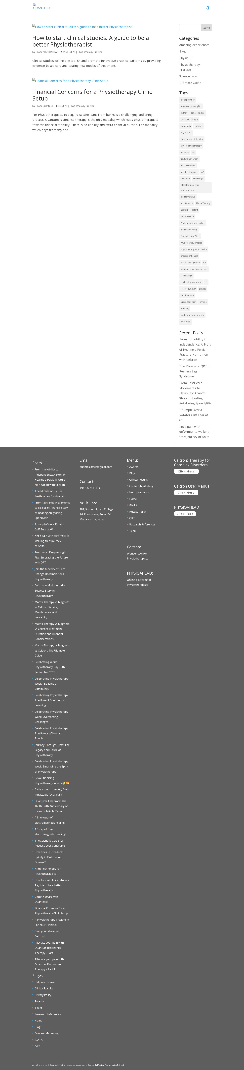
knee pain (185, 178)
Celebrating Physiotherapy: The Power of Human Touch (52, 733)
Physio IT (185, 58)
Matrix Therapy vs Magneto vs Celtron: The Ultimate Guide (52, 650)
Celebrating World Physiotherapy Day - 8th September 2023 (50, 667)
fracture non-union (189, 158)
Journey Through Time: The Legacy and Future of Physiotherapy (52, 750)
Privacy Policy (43, 995)
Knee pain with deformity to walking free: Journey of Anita (194, 432)
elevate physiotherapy (191, 145)
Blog (182, 51)
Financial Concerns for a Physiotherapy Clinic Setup (92, 95)
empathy (185, 152)
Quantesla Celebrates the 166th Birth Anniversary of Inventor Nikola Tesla (51, 806)
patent (195, 209)
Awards (39, 1001)
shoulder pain (187, 295)
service (202, 288)
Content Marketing (47, 1033)
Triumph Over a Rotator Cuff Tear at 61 (193, 415)
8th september (188, 99)
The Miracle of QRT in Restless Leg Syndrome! (194, 371)
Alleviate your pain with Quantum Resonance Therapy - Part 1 (49, 964)
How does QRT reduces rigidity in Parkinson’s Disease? (49, 857)
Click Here (186, 471)
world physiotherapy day (192, 315)
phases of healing (189, 229)
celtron (184, 112)
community (186, 126)
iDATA (38, 1040)
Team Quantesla (44, 105)
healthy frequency (189, 172)
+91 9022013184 (90, 488)
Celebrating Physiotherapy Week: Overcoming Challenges (51, 717)
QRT (37, 1046)
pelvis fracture (187, 216)
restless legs (186, 275)
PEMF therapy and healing (193, 223)
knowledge (198, 178)
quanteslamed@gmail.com (96, 467)
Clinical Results (44, 988)
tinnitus (203, 302)
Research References (48, 1014)
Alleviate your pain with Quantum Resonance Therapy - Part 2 (49, 948)
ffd (193, 152)
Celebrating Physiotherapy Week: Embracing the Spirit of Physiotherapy (51, 766)
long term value (188, 196)
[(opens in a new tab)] (98, 26)
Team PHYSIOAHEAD (47, 51)
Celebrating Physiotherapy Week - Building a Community (51, 684)
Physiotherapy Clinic (190, 236)
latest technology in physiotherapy (190, 188)
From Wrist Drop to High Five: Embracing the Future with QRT (51, 557)
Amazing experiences (194, 45)
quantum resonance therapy (194, 269)
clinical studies (197, 112)
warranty (185, 308)
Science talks (188, 76)
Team (38, 1008)
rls (206, 282)
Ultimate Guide (190, 83)
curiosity (199, 126)
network (184, 209)
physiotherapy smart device (194, 249)
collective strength (189, 119)
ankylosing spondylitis (191, 106)
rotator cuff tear (188, 288)
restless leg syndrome (191, 282)
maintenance (187, 203)
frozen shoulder (188, 165)
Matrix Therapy (203, 203)
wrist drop (185, 321)
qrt (204, 262)
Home (38, 1020)
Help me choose (45, 982)
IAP (202, 172)
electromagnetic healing (192, 139)
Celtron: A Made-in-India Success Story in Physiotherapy (50, 590)
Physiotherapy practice (191, 242)
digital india (186, 132)
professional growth (190, 262)
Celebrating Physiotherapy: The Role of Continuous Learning (52, 700)
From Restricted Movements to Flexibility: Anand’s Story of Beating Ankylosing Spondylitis (195, 393)
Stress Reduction (188, 302)
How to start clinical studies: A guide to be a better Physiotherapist (90, 41)
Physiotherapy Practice (90, 51)
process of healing (189, 256)
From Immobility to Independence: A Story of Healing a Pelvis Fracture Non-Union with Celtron (195, 349)
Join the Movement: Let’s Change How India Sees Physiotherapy (50, 574)
